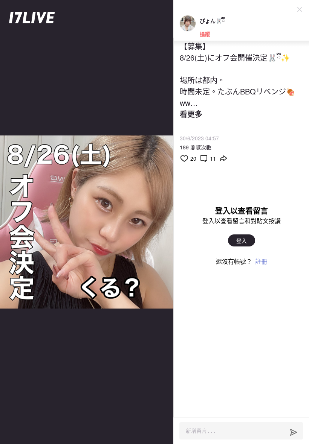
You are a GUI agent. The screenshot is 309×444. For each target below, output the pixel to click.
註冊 (261, 261)
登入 (241, 240)
